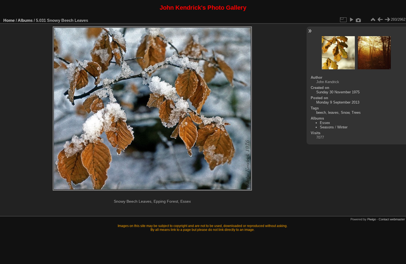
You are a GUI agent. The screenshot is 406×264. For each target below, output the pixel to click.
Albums (25, 20)
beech (321, 112)
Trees (356, 112)
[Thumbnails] (372, 19)
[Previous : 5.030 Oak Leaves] (380, 19)
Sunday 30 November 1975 (338, 92)
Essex (325, 123)
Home (9, 20)
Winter (342, 127)
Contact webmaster (392, 219)
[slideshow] (351, 19)
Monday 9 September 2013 (337, 102)
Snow (345, 112)
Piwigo (371, 219)
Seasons (327, 127)
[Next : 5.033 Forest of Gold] (387, 19)
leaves (333, 112)
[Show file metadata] (358, 19)
